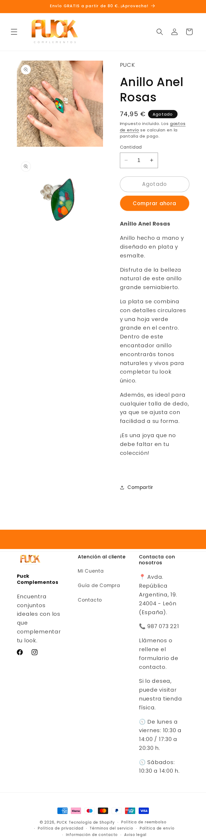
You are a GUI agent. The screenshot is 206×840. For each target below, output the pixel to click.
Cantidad (131, 147)
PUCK (62, 822)
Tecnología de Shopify (92, 822)
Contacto (90, 600)
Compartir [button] (140, 487)
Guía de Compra (99, 585)
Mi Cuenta (91, 571)
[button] (14, 31)
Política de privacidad (60, 828)
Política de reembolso (143, 822)
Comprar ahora (154, 203)
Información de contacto (92, 834)
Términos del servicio (111, 828)
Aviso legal (135, 834)
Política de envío (157, 828)
